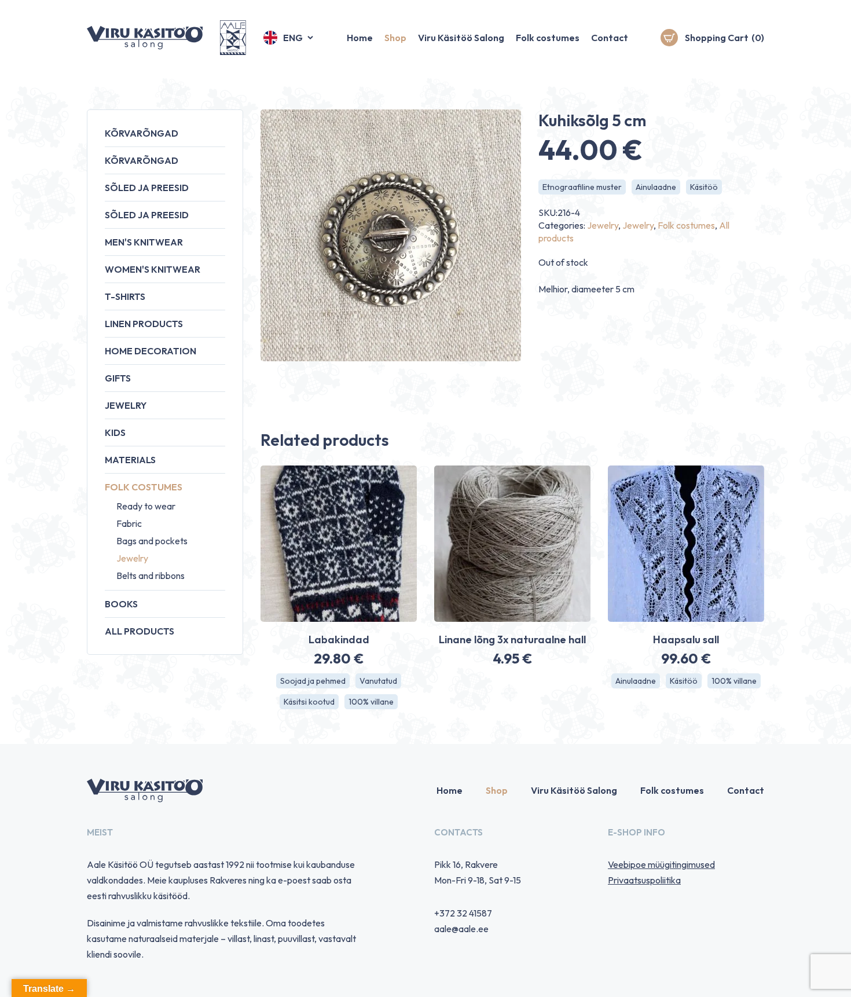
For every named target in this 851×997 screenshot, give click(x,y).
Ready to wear (145, 506)
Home (360, 37)
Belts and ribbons (150, 575)
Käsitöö (704, 187)
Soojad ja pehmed (313, 681)
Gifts (118, 378)
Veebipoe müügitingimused (661, 864)
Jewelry (125, 405)
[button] (289, 37)
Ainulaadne (656, 187)
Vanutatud (378, 681)
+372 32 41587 (463, 913)
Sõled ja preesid (147, 187)
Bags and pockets (152, 541)
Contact (609, 37)
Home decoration (150, 351)
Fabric (129, 523)
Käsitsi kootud (309, 702)
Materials (130, 459)
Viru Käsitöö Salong (461, 37)
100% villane (371, 702)
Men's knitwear (144, 242)
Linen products (144, 323)
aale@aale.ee (461, 928)
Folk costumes (547, 37)
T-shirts (125, 296)
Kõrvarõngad (141, 133)
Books (121, 604)
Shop (395, 37)
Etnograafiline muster (582, 187)
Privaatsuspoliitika (644, 880)
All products (139, 631)
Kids (115, 432)
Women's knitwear (152, 269)
